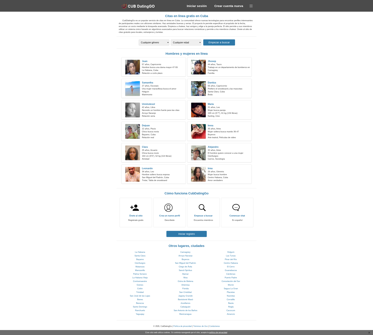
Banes (140, 299)
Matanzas (140, 266)
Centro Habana (231, 263)
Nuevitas (231, 296)
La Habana (140, 252)
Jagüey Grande (185, 296)
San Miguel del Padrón (185, 263)
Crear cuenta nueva (228, 6)
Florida (185, 288)
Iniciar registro (186, 233)
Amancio (231, 314)
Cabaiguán (185, 307)
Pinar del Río (231, 259)
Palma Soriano (140, 274)
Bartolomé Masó (185, 299)
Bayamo (140, 259)
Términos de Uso (200, 326)
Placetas (231, 292)
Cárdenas (230, 274)
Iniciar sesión (197, 6)
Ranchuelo (140, 310)
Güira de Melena (185, 281)
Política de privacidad (182, 326)
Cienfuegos (140, 263)
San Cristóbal (185, 292)
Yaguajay (140, 314)
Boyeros (185, 259)
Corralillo (231, 299)
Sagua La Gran (231, 288)
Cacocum (230, 310)
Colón (140, 288)
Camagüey (185, 252)
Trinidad (140, 292)
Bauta (231, 303)
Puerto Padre (231, 277)
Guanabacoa (231, 270)
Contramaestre (140, 281)
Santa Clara (139, 255)
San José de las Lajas (140, 296)
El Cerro (231, 266)
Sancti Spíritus (185, 270)
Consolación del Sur (231, 281)
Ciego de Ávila (185, 266)
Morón (231, 285)
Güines (140, 285)
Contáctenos (214, 326)
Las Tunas (231, 255)
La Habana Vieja (140, 277)
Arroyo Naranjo (185, 255)
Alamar (185, 274)
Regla (231, 307)
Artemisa (185, 285)
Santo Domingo (140, 307)
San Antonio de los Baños (185, 310)
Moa (185, 277)
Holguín (230, 252)
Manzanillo (140, 270)
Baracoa (140, 303)
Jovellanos (185, 303)
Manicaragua (185, 314)
